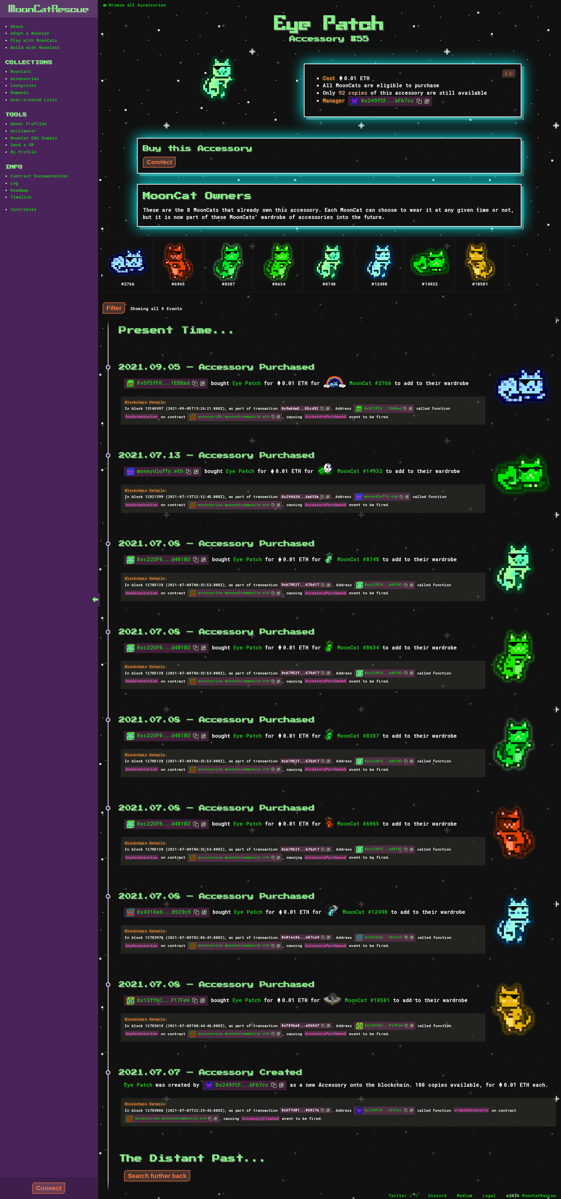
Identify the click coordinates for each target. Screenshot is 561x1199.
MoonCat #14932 (359, 470)
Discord (437, 1195)
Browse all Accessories (137, 4)
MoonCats (20, 71)
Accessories (24, 78)
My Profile (23, 151)
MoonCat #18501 (367, 1000)
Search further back (157, 1175)
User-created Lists (33, 99)
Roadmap (19, 190)
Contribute (23, 209)
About (16, 26)
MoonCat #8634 (358, 647)
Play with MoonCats (33, 40)
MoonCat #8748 (358, 559)
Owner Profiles (28, 123)
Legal (489, 1195)
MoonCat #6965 (358, 823)
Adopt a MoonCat (29, 33)
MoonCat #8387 (358, 735)
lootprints (23, 85)
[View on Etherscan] (426, 100)
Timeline (20, 197)
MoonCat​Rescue (48, 9)
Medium (464, 1195)
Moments (19, 92)
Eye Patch (246, 383)
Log (14, 183)
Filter (113, 308)
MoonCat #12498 (365, 911)
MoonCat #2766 (370, 383)
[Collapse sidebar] (95, 599)
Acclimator (23, 130)
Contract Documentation (39, 175)
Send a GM (22, 144)
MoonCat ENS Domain (33, 137)
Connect (48, 1188)
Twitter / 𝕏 (403, 1195)
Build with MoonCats (35, 47)
